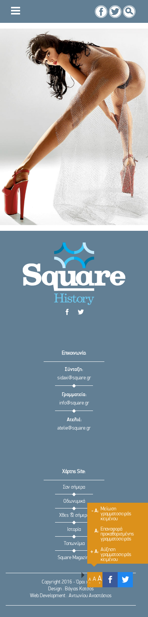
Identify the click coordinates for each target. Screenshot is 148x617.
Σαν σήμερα (74, 487)
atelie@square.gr (74, 428)
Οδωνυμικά (74, 501)
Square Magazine (74, 557)
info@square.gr (74, 403)
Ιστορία (74, 529)
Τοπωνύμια (74, 543)
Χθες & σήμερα (74, 515)
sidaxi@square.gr (74, 378)
